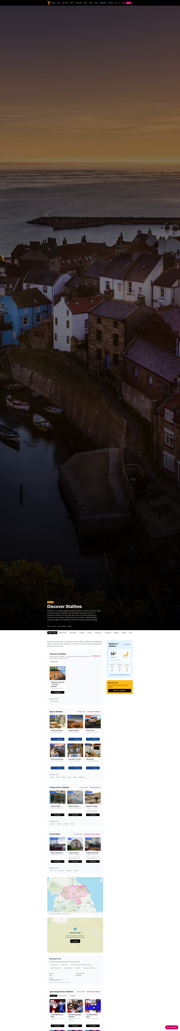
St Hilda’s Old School (92, 853)
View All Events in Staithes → (94, 991)
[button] (101, 879)
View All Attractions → (95, 787)
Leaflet (93, 911)
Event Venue (65, 823)
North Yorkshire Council (55, 968)
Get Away (110, 2)
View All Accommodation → (94, 711)
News (85, 2)
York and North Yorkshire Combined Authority (81, 964)
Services (89, 632)
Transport (82, 632)
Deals (96, 2)
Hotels (57, 777)
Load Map (75, 941)
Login (123, 2)
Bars (56, 870)
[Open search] (120, 3)
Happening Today (62, 995)
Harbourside (90, 759)
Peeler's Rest (90, 730)
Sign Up (128, 2)
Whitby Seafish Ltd (56, 853)
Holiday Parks (81, 777)
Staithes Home (52, 632)
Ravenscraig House (57, 730)
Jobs (116, 2)
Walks (71, 2)
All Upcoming (53, 995)
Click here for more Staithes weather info (119, 674)
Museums (59, 823)
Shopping (116, 632)
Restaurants (61, 870)
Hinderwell (78, 968)
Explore (53, 2)
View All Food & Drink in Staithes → (92, 834)
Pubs (51, 870)
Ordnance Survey (99, 911)
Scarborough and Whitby (89, 968)
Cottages (52, 777)
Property (124, 632)
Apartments (63, 777)
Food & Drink (65, 2)
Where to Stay (63, 632)
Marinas (72, 823)
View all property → (96, 655)
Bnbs (69, 777)
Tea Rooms (76, 870)
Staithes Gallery (56, 806)
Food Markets (69, 870)
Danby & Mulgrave (68, 968)
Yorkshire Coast (64, 964)
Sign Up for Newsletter (119, 690)
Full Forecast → (127, 645)
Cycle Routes (79, 2)
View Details (57, 692)
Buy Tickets (57, 1025)
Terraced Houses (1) (54, 701)
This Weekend (72, 995)
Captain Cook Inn (73, 730)
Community (108, 632)
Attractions (52, 823)
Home (48, 626)
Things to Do (98, 632)
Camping (74, 777)
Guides (91, 2)
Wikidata (58, 982)
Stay (59, 2)
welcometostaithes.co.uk (55, 980)
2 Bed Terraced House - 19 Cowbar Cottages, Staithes (57, 684)
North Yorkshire (62, 626)
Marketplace (103, 2)
